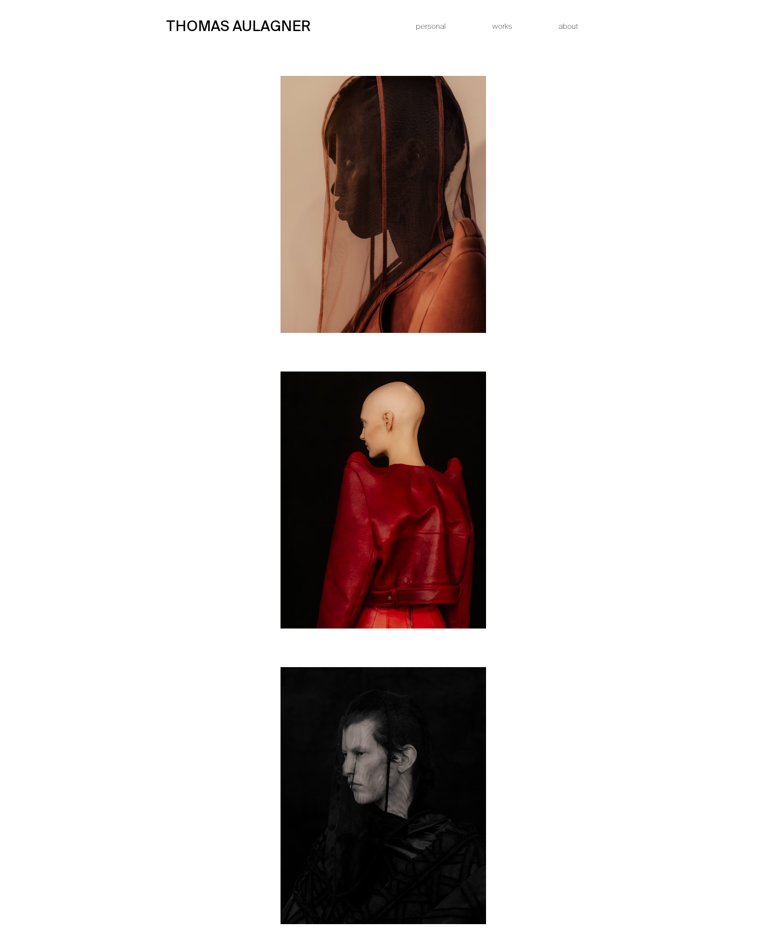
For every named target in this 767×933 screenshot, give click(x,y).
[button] (229, 26)
